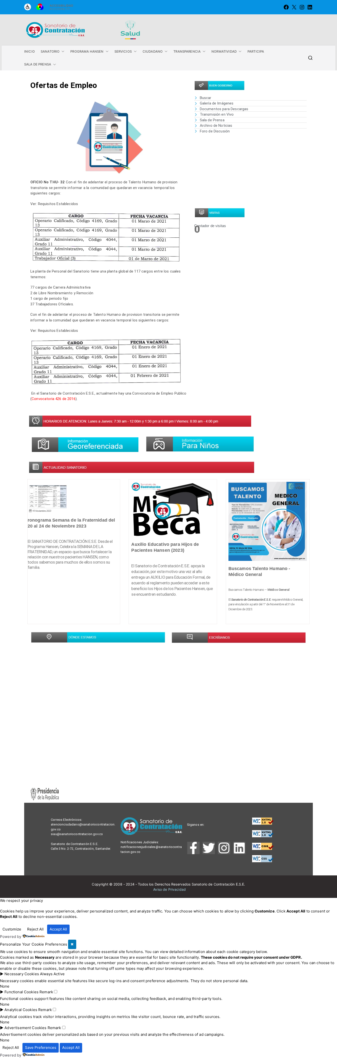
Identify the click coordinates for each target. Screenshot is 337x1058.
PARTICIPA (255, 51)
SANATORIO (50, 51)
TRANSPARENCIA (187, 51)
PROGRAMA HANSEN (86, 51)
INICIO (29, 51)
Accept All (58, 929)
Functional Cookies (21, 992)
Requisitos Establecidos (58, 204)
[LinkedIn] (310, 7)
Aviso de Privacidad (169, 889)
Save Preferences (40, 1047)
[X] (294, 7)
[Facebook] (286, 7)
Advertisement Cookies (25, 1027)
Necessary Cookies (21, 974)
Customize (11, 929)
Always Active (52, 974)
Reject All (35, 929)
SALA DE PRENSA (37, 64)
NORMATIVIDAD (224, 51)
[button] (61, 51)
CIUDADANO (153, 51)
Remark (46, 992)
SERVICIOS (123, 51)
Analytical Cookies (20, 1009)
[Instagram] (302, 7)
